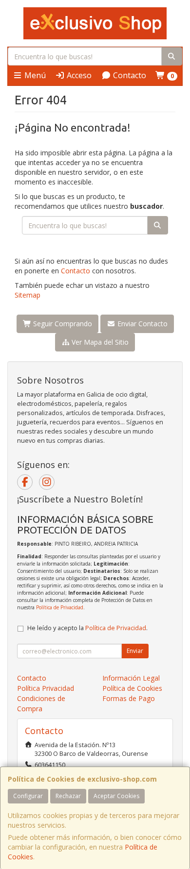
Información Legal (131, 678)
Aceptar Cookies (116, 796)
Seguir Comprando (61, 323)
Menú (34, 75)
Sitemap (27, 295)
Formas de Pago (128, 698)
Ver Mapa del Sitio (99, 342)
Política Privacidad (45, 688)
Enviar (135, 651)
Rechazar (68, 796)
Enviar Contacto (141, 323)
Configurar (28, 796)
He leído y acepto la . (87, 628)
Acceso (78, 75)
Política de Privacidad (59, 607)
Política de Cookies (132, 688)
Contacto (128, 75)
